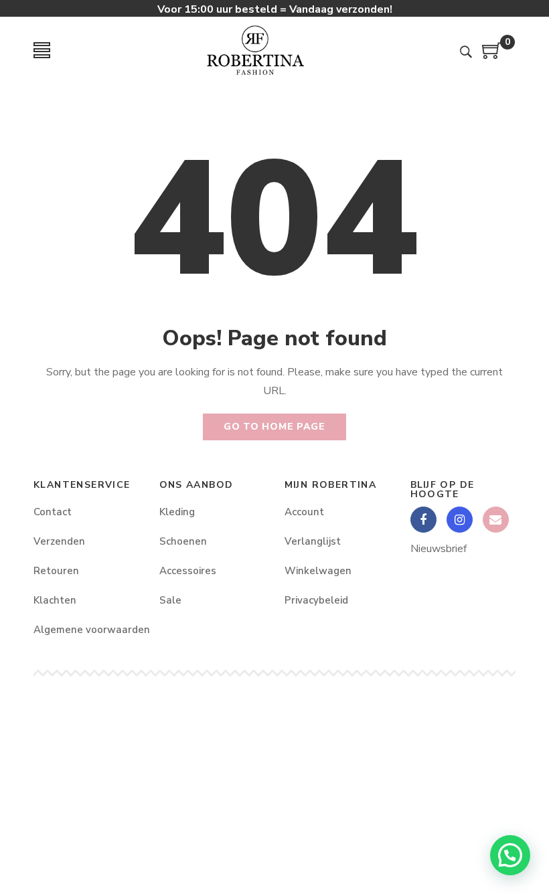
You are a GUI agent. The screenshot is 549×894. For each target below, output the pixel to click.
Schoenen (183, 541)
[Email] (496, 520)
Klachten (54, 600)
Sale (170, 600)
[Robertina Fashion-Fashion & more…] (255, 50)
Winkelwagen (318, 570)
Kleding (177, 512)
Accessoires (187, 570)
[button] (510, 855)
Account (304, 512)
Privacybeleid (316, 600)
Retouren (56, 570)
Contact (52, 512)
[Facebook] (423, 520)
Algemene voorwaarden (86, 629)
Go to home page (274, 426)
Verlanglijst (313, 541)
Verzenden (59, 541)
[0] (492, 55)
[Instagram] (460, 520)
